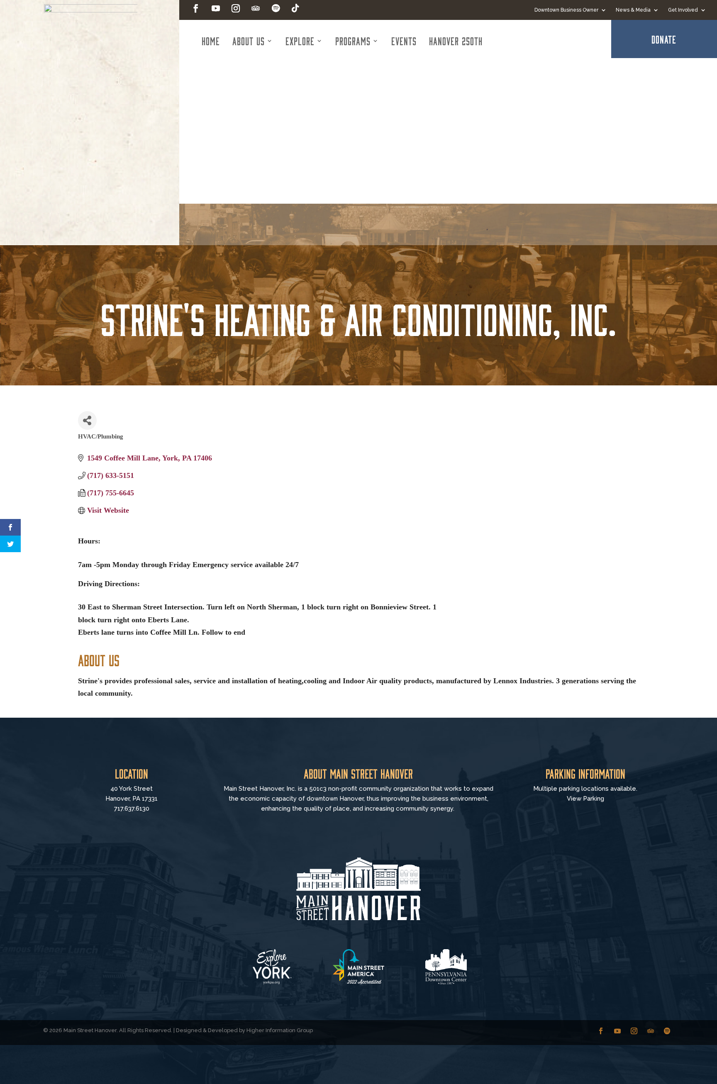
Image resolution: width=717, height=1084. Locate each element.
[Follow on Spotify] (275, 8)
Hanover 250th (456, 41)
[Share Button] (87, 420)
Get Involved (683, 10)
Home (211, 41)
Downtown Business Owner (566, 10)
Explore (300, 41)
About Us (248, 41)
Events (404, 41)
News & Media (633, 10)
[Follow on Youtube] (215, 8)
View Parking (585, 798)
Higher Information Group (279, 1030)
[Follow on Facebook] (196, 8)
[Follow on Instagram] (235, 8)
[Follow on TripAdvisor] (255, 8)
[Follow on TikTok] (295, 8)
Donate (663, 39)
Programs (353, 41)
